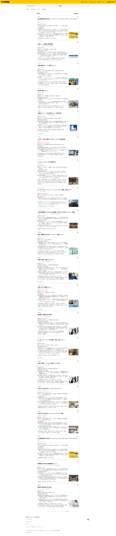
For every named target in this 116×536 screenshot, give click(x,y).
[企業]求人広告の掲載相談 (55, 530)
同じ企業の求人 (40, 133)
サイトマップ (36, 530)
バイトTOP (28, 526)
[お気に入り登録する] (77, 16)
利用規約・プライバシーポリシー (45, 530)
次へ (67, 511)
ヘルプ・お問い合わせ (30, 530)
